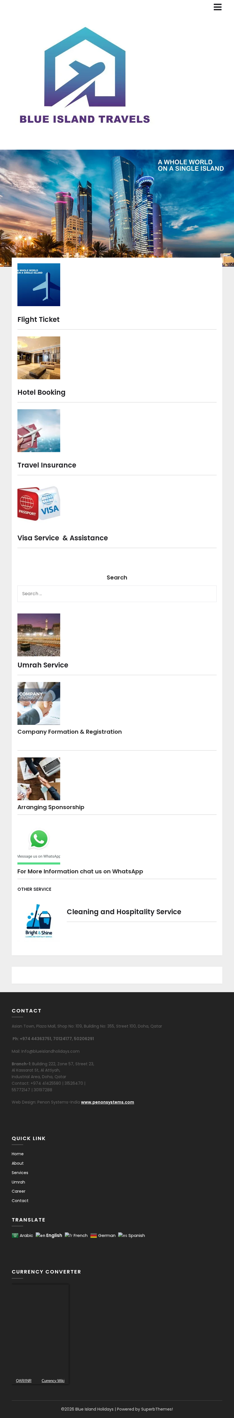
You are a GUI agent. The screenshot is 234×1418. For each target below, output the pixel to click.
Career (18, 1191)
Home (18, 1154)
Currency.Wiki (53, 1381)
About (18, 1163)
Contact (20, 1201)
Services (20, 1173)
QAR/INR (23, 1381)
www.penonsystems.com (107, 1102)
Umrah (18, 1182)
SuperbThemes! (157, 1409)
